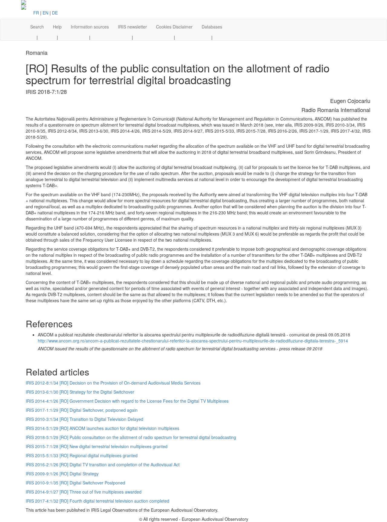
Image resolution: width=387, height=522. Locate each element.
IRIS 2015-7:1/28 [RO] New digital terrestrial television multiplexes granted (96, 446)
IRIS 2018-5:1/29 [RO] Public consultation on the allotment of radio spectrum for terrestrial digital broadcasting (131, 437)
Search (37, 27)
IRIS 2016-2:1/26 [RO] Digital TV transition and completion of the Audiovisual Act (103, 464)
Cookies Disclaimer (174, 27)
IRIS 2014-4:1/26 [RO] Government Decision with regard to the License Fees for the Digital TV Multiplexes (127, 401)
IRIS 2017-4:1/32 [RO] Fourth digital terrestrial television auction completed (97, 501)
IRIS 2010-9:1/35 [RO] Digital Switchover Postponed (75, 483)
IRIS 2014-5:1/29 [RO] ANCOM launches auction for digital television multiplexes (102, 428)
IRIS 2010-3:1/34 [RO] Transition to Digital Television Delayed (84, 419)
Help (57, 27)
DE (55, 13)
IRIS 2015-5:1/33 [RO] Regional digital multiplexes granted (82, 455)
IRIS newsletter (132, 27)
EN (45, 13)
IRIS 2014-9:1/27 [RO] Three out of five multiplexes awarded (83, 492)
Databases (212, 27)
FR (36, 13)
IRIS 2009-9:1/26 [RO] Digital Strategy (62, 474)
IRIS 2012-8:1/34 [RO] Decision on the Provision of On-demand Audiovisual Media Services (113, 383)
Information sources (90, 27)
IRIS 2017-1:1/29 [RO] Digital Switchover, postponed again (82, 410)
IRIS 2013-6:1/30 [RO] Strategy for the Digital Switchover (80, 392)
